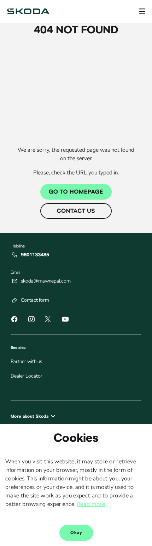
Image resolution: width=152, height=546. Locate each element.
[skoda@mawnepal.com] (15, 281)
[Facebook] (14, 320)
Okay (76, 532)
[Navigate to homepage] (28, 11)
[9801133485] (15, 255)
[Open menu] (142, 11)
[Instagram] (31, 320)
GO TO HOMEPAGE (76, 191)
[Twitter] (48, 319)
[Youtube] (65, 320)
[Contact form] (15, 300)
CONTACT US (76, 210)
